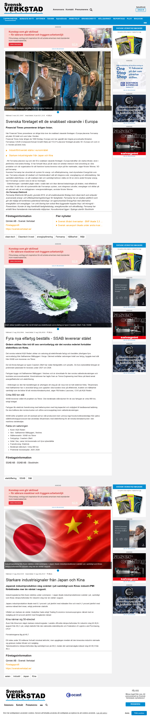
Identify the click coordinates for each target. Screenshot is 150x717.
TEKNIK (50, 19)
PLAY (129, 19)
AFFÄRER (40, 19)
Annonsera (58, 9)
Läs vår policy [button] (101, 713)
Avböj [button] (127, 713)
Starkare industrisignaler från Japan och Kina (31, 155)
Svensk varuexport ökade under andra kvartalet (80, 225)
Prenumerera (81, 9)
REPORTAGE (119, 19)
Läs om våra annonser (58, 48)
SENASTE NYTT (27, 19)
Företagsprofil (12, 225)
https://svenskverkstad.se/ (18, 229)
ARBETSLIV (74, 19)
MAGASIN (138, 19)
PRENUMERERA (135, 704)
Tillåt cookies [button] (139, 713)
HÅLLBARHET (104, 19)
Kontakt (70, 9)
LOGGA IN (141, 10)
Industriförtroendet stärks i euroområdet (28, 150)
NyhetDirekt (61, 19)
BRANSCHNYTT (89, 19)
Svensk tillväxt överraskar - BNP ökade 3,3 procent (80, 221)
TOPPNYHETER (10, 19)
